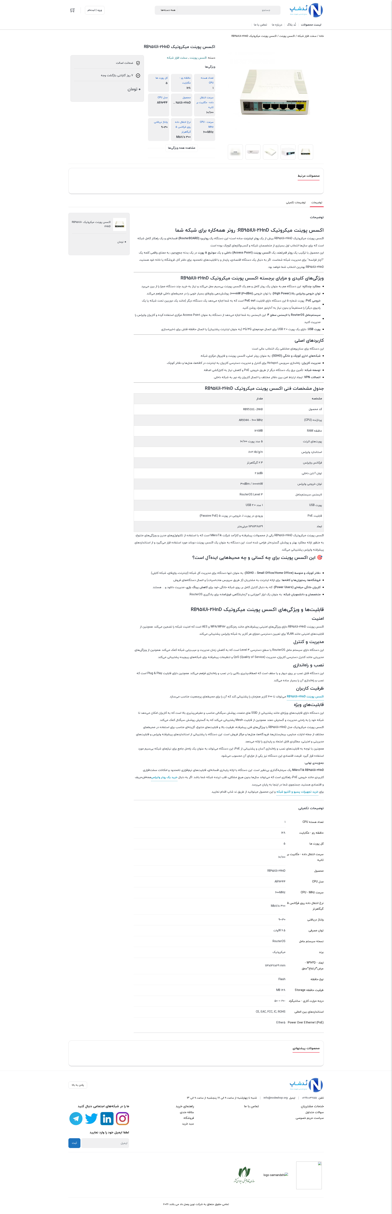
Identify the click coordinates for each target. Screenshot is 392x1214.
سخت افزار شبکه (306, 36)
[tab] (317, 202)
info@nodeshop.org (276, 1098)
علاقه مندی (187, 1112)
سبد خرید (188, 1124)
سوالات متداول (314, 1112)
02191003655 (309, 1098)
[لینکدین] (107, 1118)
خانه (321, 36)
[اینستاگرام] (122, 1118)
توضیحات (316, 202)
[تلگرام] (75, 1118)
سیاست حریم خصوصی (310, 1118)
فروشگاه (189, 1118)
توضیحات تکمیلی (296, 202)
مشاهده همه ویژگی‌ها (181, 148)
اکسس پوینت (287, 36)
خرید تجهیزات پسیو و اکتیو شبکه (297, 792)
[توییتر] (91, 1118)
